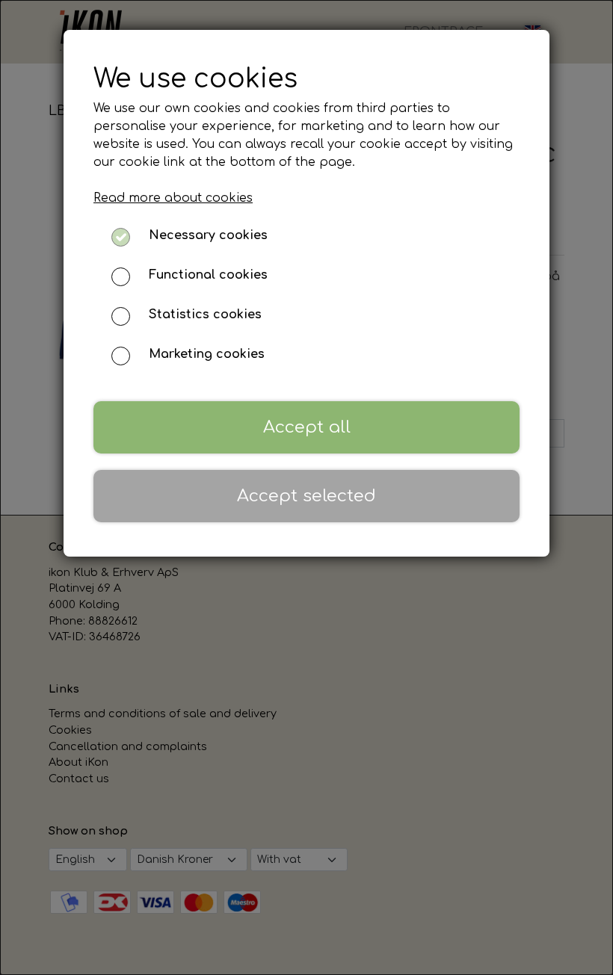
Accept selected (306, 495)
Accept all (307, 427)
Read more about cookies (173, 198)
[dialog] (306, 487)
